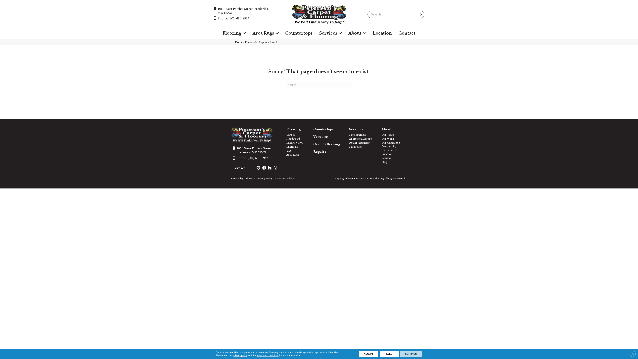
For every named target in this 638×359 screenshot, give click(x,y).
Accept (368, 354)
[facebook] (264, 168)
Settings (411, 354)
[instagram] (276, 168)
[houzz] (270, 168)
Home (239, 42)
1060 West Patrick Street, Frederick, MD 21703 (243, 10)
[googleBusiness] (259, 168)
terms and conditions (267, 355)
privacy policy (240, 355)
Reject (389, 354)
